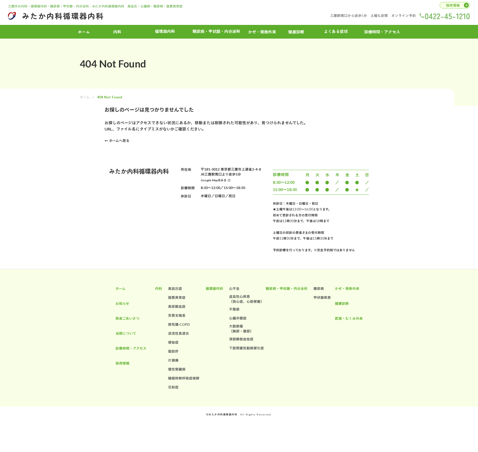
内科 (158, 288)
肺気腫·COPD (179, 324)
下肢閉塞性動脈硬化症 (246, 348)
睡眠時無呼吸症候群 (183, 378)
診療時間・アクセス (382, 32)
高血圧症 (175, 288)
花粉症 (173, 387)
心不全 (234, 288)
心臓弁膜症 (237, 318)
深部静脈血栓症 (241, 339)
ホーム (85, 97)
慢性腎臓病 (176, 369)
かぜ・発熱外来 (262, 32)
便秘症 (173, 342)
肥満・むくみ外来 (349, 318)
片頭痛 (173, 360)
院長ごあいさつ (127, 318)
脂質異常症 (176, 297)
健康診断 (296, 32)
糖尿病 (318, 288)
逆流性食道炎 (178, 333)
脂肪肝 (173, 351)
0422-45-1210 (447, 15)
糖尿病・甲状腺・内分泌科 (286, 288)
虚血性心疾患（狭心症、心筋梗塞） (246, 299)
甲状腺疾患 (322, 297)
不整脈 (234, 309)
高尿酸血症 (176, 306)
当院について (126, 333)
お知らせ (122, 303)
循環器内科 (214, 288)
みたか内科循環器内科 (63, 15)
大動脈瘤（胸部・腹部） (241, 328)
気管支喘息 (176, 315)
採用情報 (122, 363)
